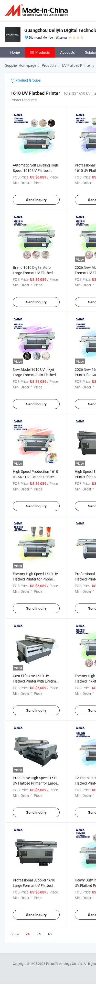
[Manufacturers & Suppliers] (37, 10)
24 (28, 934)
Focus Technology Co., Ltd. (65, 963)
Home (15, 52)
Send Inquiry (36, 200)
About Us (67, 52)
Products (42, 52)
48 (50, 933)
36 (39, 933)
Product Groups (28, 80)
